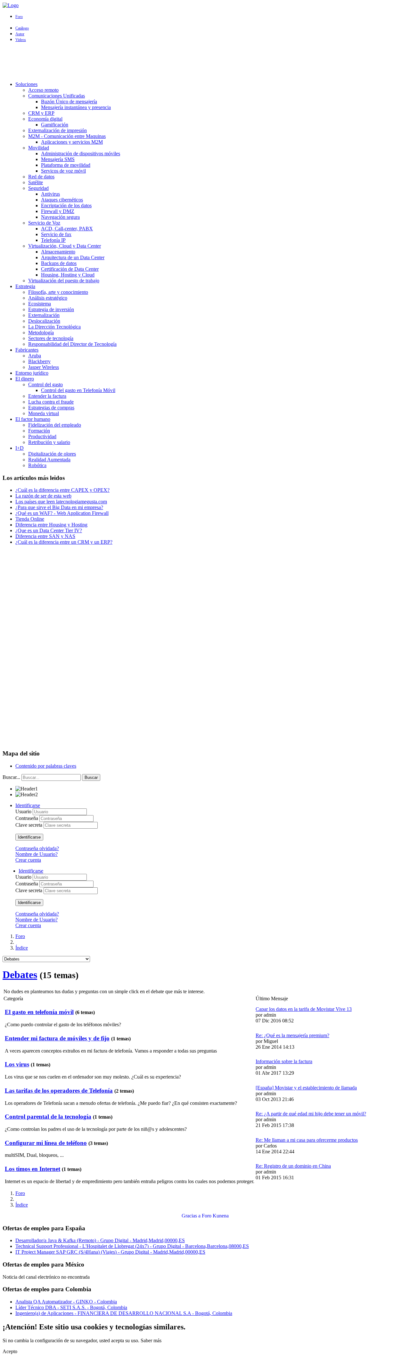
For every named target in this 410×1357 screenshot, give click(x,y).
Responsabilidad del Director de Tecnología (72, 344)
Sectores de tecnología (50, 338)
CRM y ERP (41, 113)
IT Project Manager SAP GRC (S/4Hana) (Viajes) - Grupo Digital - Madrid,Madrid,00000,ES (110, 1252)
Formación (39, 430)
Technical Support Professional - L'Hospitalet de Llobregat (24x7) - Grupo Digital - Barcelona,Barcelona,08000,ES (132, 1246)
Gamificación (54, 124)
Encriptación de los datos (66, 205)
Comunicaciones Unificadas (56, 95)
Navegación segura (60, 217)
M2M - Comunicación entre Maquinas (67, 136)
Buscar (91, 777)
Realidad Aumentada (49, 459)
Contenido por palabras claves (45, 766)
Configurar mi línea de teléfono (46, 1142)
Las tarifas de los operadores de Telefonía (59, 1090)
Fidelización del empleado (54, 425)
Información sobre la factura (284, 1061)
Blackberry (39, 361)
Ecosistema (39, 303)
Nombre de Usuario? (36, 854)
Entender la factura (47, 396)
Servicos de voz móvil (63, 171)
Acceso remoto (43, 90)
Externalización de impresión (57, 130)
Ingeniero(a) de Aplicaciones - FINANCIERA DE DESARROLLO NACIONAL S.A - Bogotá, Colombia (123, 1313)
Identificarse (29, 837)
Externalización (44, 315)
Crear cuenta (28, 860)
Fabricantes (26, 350)
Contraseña (27, 818)
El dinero (24, 378)
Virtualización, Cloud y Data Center (64, 246)
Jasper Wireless (43, 367)
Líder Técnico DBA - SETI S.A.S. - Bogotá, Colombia (71, 1307)
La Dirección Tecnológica (54, 326)
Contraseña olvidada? (37, 848)
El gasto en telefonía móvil (39, 1012)
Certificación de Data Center (70, 269)
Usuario (24, 811)
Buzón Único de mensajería (69, 101)
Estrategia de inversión (51, 309)
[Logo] (11, 5)
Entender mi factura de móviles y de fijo (57, 1038)
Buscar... (11, 777)
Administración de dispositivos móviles (80, 153)
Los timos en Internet (32, 1168)
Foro (19, 16)
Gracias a (191, 1215)
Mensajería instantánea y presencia (76, 107)
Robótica (37, 465)
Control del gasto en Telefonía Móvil (78, 390)
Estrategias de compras (51, 407)
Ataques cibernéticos (62, 199)
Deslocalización (44, 321)
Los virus (17, 1064)
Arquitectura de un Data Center (72, 257)
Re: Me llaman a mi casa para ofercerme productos (307, 1140)
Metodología (41, 332)
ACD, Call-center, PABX (67, 228)
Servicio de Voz (44, 223)
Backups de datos (59, 263)
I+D (19, 448)
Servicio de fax (56, 234)
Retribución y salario (49, 442)
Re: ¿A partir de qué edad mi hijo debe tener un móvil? (311, 1113)
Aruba (34, 355)
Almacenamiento (58, 251)
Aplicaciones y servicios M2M (72, 142)
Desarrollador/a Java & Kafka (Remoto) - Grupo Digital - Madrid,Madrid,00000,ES (100, 1240)
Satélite (35, 182)
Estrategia (25, 286)
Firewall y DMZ (57, 211)
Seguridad (38, 188)
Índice (21, 948)
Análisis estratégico (47, 298)
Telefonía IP (53, 240)
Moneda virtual (43, 413)
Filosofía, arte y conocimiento (58, 292)
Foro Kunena (215, 1215)
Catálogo (22, 28)
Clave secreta (29, 825)
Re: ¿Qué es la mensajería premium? (292, 1035)
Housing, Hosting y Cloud (67, 274)
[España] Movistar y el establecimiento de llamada (306, 1087)
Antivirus (50, 194)
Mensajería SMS (58, 159)
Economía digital (45, 119)
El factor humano (32, 419)
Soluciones (26, 84)
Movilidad (38, 147)
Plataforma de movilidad (65, 165)
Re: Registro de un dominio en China (293, 1166)
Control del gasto (45, 384)
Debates (20, 974)
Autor (19, 34)
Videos (20, 40)
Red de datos (41, 176)
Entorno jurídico (31, 373)
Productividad (42, 436)
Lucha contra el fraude (51, 402)
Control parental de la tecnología (48, 1116)
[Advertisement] (205, 61)
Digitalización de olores (52, 454)
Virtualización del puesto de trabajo (63, 280)
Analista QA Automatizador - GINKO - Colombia (66, 1301)
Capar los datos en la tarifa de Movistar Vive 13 (304, 1009)
